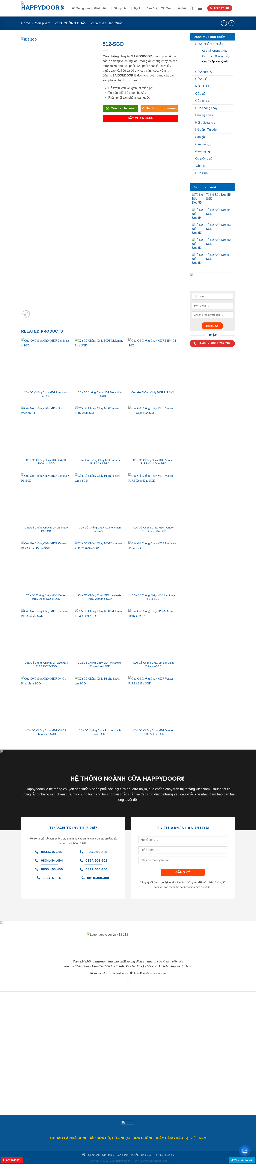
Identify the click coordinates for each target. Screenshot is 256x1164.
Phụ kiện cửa (204, 115)
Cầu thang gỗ (204, 144)
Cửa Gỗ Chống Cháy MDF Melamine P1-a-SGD (100, 394)
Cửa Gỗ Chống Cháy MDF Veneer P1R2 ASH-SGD (99, 462)
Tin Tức (166, 8)
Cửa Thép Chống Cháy (216, 56)
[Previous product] (231, 23)
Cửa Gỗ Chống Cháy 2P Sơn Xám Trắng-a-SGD (153, 664)
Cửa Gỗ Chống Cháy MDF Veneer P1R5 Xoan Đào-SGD (153, 529)
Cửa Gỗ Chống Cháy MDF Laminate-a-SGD (46, 394)
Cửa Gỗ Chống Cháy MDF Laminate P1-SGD (46, 529)
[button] (199, 8)
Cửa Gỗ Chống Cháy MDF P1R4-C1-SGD (153, 394)
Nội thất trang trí (205, 122)
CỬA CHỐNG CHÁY (70, 23)
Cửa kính (201, 173)
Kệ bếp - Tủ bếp (206, 129)
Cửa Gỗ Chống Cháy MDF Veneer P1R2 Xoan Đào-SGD (153, 462)
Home (25, 23)
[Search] (191, 8)
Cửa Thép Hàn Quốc (107, 23)
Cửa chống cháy (206, 108)
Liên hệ (181, 8)
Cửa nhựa (202, 100)
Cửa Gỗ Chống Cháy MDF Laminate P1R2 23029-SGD (46, 664)
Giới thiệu (100, 8)
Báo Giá (152, 8)
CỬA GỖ (201, 79)
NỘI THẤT (202, 86)
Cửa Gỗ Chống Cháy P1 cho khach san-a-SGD (100, 529)
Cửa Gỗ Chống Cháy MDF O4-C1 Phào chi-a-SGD (46, 732)
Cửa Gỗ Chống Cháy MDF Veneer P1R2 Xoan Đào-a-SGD (46, 597)
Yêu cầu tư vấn (244, 1160)
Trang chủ (83, 8)
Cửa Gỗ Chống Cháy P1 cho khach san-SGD (100, 732)
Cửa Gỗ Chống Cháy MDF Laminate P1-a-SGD (153, 597)
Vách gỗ (200, 165)
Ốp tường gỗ (203, 158)
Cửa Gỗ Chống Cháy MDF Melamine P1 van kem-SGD (100, 664)
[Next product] (224, 23)
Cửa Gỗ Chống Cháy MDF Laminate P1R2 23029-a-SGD (99, 597)
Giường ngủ (203, 151)
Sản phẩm (120, 8)
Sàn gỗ (200, 137)
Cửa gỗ (200, 93)
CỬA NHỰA (203, 71)
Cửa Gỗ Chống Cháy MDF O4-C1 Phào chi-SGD (46, 462)
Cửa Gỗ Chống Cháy (214, 50)
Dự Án (138, 8)
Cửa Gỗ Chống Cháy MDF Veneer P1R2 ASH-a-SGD (153, 732)
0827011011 (13, 1160)
